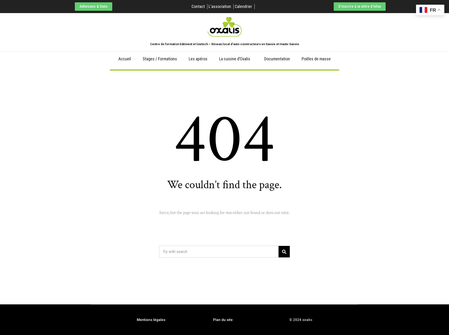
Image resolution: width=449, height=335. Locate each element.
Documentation (277, 58)
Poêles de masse (316, 58)
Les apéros (198, 58)
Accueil (124, 58)
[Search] (284, 251)
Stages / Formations (160, 58)
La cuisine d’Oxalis (234, 58)
